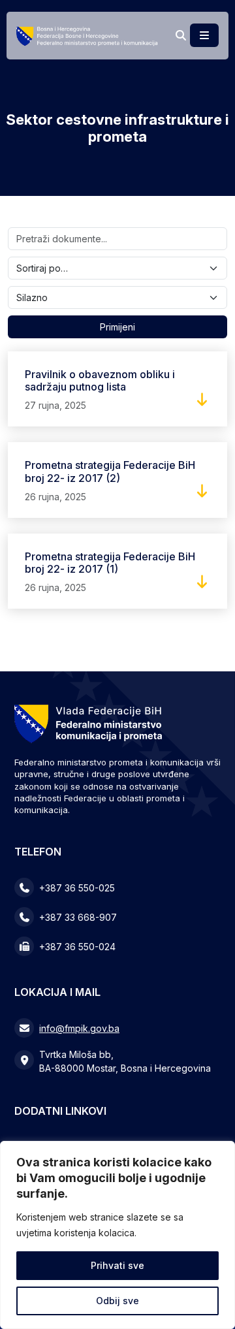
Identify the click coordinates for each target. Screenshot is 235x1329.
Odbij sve (117, 1300)
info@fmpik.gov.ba (79, 1028)
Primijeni (117, 326)
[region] (117, 1235)
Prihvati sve (117, 1265)
